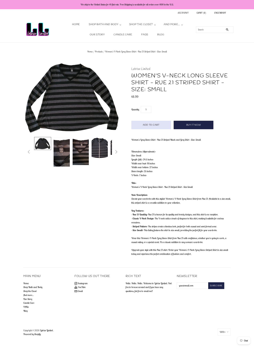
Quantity (135, 109)
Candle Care (123, 34)
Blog (160, 34)
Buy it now (193, 124)
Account (183, 12)
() (201, 12)
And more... (172, 24)
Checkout (220, 12)
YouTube (81, 287)
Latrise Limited (140, 69)
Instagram (82, 283)
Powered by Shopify (32, 334)
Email (80, 291)
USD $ (222, 332)
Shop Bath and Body (103, 24)
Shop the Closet (141, 24)
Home (76, 24)
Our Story (97, 34)
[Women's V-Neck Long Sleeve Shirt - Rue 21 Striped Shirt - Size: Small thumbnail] (42, 143)
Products (99, 51)
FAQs (144, 34)
